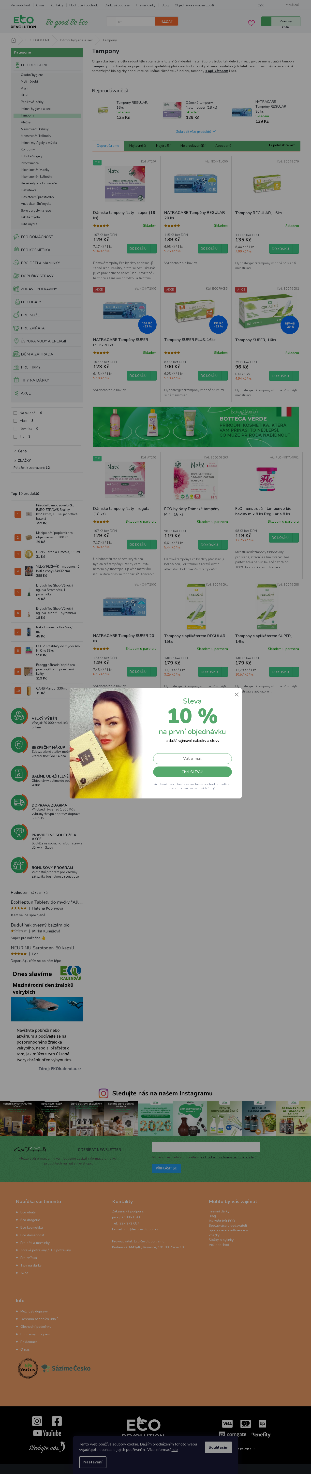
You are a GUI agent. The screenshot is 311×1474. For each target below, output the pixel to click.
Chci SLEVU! (192, 772)
